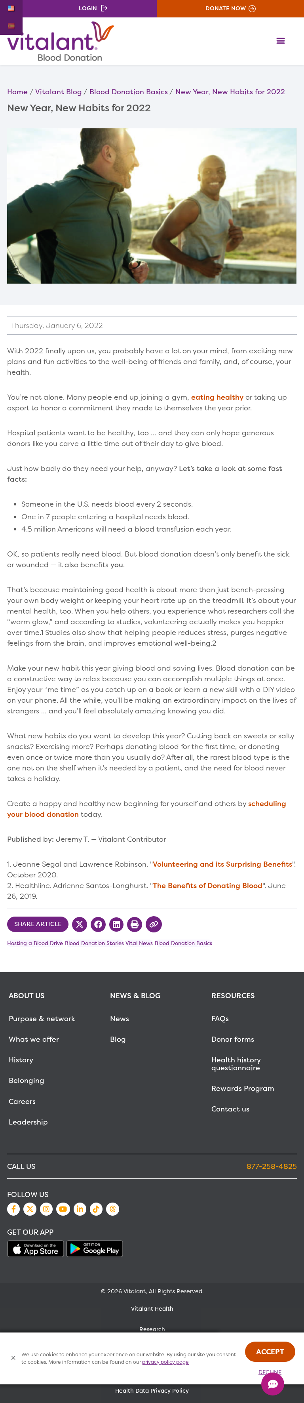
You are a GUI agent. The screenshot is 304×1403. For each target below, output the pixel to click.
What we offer (34, 1039)
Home (17, 92)
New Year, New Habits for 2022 (230, 92)
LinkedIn (80, 1209)
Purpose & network (42, 1019)
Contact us (230, 1109)
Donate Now (225, 8)
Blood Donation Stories (94, 943)
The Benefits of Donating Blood (207, 885)
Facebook (13, 1209)
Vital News (139, 943)
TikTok (96, 1209)
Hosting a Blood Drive (35, 943)
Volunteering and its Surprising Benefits (222, 864)
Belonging (26, 1080)
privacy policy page (165, 1362)
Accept (270, 1352)
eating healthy (217, 397)
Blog (118, 1039)
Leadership (28, 1122)
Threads (112, 1209)
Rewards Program (242, 1088)
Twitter (29, 1209)
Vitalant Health (152, 1309)
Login (88, 8)
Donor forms (232, 1039)
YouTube (63, 1209)
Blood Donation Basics (128, 92)
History (21, 1060)
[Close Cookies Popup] (13, 1358)
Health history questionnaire (235, 1064)
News (119, 1019)
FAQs (220, 1019)
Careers (22, 1101)
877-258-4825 (272, 1166)
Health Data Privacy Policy (152, 1391)
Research (152, 1329)
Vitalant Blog (58, 92)
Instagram (46, 1209)
